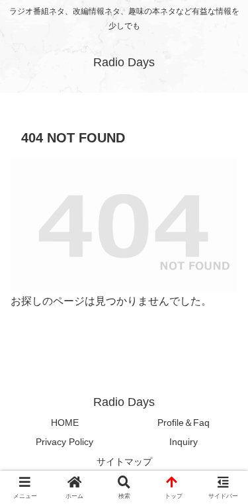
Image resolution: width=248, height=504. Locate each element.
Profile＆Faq (183, 422)
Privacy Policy (64, 441)
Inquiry (183, 441)
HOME (65, 422)
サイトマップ (124, 461)
